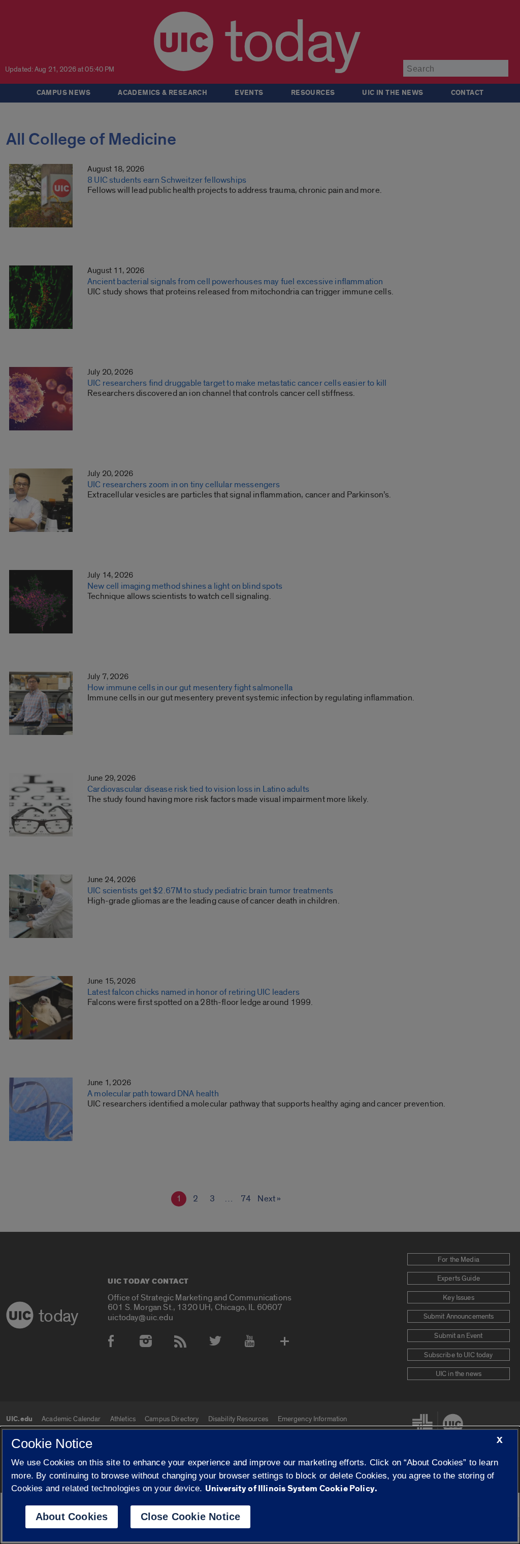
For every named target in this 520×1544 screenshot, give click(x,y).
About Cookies (72, 1516)
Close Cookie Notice (191, 1516)
